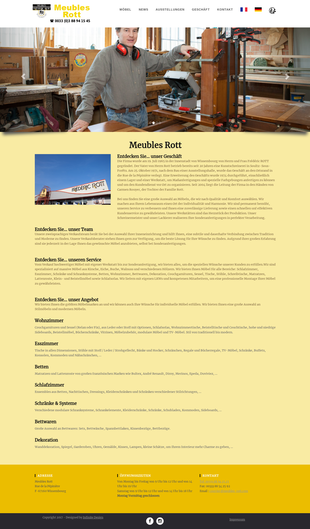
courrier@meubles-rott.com (228, 491)
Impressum (237, 519)
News (143, 9)
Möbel (125, 9)
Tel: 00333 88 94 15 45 (214, 481)
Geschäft (201, 9)
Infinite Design (93, 517)
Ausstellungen (170, 9)
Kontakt (225, 9)
